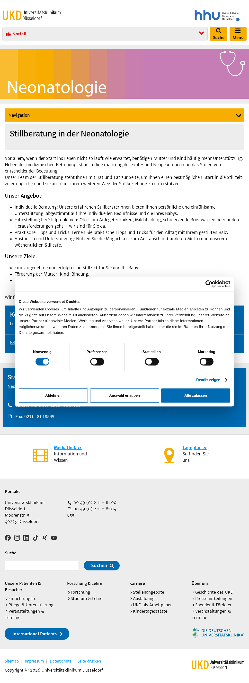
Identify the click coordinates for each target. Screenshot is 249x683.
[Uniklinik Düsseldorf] (32, 15)
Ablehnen (53, 395)
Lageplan (192, 447)
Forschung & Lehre (84, 583)
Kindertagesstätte (150, 611)
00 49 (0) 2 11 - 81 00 (94, 502)
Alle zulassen (195, 395)
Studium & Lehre (86, 598)
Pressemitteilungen (213, 598)
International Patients (34, 633)
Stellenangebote (148, 592)
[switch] (97, 362)
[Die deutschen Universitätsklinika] (218, 633)
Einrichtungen (22, 598)
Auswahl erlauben (124, 395)
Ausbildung (144, 598)
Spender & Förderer (213, 604)
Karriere (137, 583)
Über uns (200, 583)
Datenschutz (60, 661)
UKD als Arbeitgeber (152, 604)
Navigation (19, 115)
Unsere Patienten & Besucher (23, 586)
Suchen (99, 565)
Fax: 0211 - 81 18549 (34, 416)
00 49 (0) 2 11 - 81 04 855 (91, 512)
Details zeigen (208, 380)
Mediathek (65, 447)
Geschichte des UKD (214, 592)
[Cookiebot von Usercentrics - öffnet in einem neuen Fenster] (209, 284)
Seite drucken (89, 661)
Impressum (34, 661)
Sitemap (12, 661)
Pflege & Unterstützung (31, 604)
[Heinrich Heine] (186, 15)
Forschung (80, 592)
